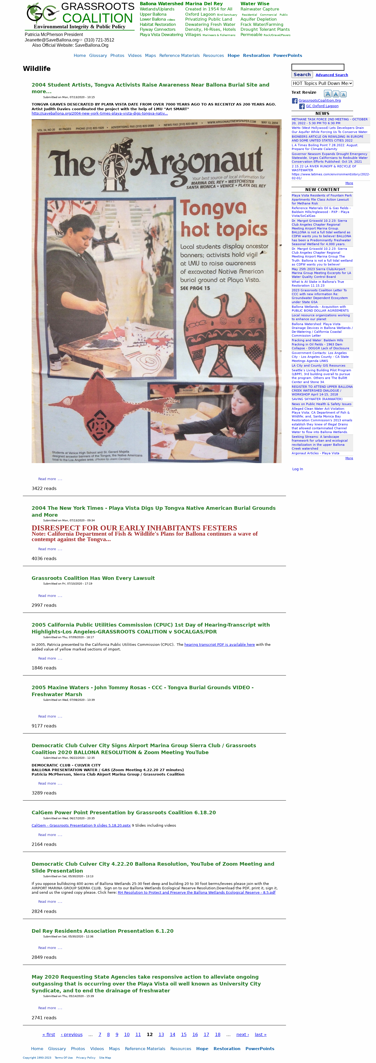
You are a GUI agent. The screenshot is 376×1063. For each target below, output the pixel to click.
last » (261, 1034)
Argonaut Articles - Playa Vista (315, 453)
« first (48, 1034)
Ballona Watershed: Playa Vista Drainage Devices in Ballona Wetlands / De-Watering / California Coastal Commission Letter (322, 330)
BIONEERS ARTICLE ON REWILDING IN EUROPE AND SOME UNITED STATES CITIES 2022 (327, 138)
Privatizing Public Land (208, 19)
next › (242, 1034)
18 (217, 1034)
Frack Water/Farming (262, 24)
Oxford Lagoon (200, 14)
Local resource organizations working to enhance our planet (321, 317)
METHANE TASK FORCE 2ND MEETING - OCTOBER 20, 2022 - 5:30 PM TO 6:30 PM (330, 121)
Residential (249, 14)
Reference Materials (179, 55)
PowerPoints (287, 55)
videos (171, 19)
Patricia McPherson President (54, 34)
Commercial (268, 14)
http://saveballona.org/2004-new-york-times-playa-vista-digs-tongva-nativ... (100, 113)
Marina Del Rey (204, 3)
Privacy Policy (86, 1057)
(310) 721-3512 (99, 40)
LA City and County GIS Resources (318, 365)
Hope (234, 55)
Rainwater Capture (260, 9)
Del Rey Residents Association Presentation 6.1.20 (103, 931)
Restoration (256, 55)
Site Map (105, 1057)
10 (127, 1034)
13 (161, 1034)
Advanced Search (332, 75)
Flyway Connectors (158, 29)
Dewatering (172, 34)
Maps (150, 55)
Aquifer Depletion (259, 19)
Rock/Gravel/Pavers (277, 35)
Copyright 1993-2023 (37, 1057)
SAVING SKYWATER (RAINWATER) (317, 399)
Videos (135, 55)
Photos (117, 55)
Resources (213, 55)
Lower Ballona (153, 19)
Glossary (98, 55)
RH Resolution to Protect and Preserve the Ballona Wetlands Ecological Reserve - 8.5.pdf (197, 892)
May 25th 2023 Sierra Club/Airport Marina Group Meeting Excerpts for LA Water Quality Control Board (321, 273)
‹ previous (72, 1034)
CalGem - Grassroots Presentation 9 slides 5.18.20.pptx (81, 825)
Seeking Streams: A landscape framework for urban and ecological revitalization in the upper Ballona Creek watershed (320, 442)
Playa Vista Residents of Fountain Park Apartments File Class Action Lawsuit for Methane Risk (322, 199)
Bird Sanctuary (227, 14)
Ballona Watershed (161, 3)
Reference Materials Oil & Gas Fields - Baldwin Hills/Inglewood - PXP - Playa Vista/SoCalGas (321, 212)
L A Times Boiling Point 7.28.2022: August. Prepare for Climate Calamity (325, 147)
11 (138, 1034)
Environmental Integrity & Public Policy (80, 26)
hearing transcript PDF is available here (219, 645)
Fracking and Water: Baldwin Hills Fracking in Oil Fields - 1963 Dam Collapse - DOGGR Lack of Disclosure (320, 344)
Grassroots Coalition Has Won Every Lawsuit (93, 578)
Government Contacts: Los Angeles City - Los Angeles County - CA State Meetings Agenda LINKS (320, 356)
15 (184, 1034)
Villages (193, 34)
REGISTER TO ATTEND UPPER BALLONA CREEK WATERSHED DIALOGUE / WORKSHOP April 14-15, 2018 (322, 390)
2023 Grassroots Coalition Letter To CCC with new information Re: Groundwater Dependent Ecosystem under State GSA (320, 296)
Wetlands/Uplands (157, 9)
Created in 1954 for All (208, 9)
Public (284, 14)
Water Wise (255, 3)
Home (80, 55)
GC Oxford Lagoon (322, 106)
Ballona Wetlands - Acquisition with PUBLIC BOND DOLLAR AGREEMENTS (320, 308)
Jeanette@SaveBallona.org (52, 40)
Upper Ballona (153, 14)
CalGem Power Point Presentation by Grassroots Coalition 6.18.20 (124, 812)
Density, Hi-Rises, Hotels (210, 29)
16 (195, 1034)
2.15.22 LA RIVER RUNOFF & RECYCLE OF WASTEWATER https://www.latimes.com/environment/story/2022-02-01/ (331, 172)
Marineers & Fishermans (219, 35)
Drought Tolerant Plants (265, 29)
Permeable (251, 34)
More (349, 183)
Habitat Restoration (158, 24)
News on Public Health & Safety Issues (322, 404)
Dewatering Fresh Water (210, 24)
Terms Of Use (64, 1057)
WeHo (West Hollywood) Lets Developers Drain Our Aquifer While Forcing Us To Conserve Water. (330, 130)
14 (172, 1034)
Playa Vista (150, 34)
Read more (47, 479)
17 (206, 1034)
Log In (297, 469)
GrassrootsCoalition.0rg (320, 100)
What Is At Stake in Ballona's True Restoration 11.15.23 (318, 283)
